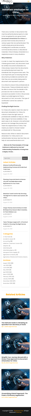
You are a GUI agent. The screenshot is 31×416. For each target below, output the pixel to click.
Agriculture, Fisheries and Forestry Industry (15, 257)
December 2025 (7, 281)
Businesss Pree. (19, 411)
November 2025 (7, 283)
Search (25, 158)
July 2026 (6, 265)
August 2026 (6, 263)
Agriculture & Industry (9, 254)
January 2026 (7, 279)
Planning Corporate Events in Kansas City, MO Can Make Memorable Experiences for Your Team (14, 181)
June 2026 (6, 267)
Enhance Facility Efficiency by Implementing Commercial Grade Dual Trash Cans (15, 167)
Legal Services (24, 15)
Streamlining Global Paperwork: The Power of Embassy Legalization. (15, 394)
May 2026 (6, 270)
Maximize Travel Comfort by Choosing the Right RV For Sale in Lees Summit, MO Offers (15, 196)
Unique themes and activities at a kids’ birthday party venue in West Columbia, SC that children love (15, 210)
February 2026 (7, 276)
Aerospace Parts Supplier (10, 252)
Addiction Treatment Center (11, 243)
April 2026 (6, 272)
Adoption (5, 246)
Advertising (6, 248)
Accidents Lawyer (8, 239)
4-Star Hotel (6, 237)
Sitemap (19, 412)
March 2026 (6, 274)
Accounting (6, 241)
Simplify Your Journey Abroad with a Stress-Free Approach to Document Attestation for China (15, 359)
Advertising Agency (8, 250)
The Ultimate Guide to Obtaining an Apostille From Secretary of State (14, 324)
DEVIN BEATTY (8, 15)
